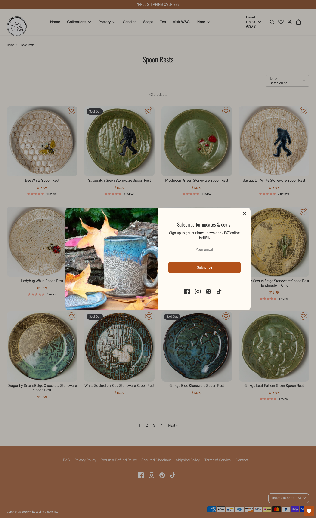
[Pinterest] (208, 291)
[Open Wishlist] (309, 511)
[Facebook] (187, 291)
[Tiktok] (219, 291)
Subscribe (204, 267)
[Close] (244, 213)
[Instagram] (198, 291)
